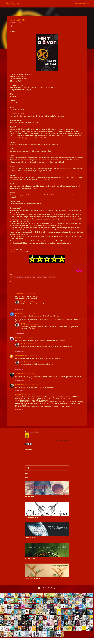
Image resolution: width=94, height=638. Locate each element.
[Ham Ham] (66, 608)
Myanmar (18, 313)
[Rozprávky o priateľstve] (16, 603)
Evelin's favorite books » (62, 440)
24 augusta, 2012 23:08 (32, 343)
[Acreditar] (13, 598)
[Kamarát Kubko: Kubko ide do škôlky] (27, 597)
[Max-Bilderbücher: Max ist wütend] (56, 598)
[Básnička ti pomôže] (38, 602)
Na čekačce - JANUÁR (32, 579)
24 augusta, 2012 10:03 (27, 337)
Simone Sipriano (21, 355)
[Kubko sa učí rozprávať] (41, 614)
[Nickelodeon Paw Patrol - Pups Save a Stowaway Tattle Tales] (6, 601)
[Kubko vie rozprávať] (59, 609)
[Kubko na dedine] (38, 614)
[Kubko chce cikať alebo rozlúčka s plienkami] (34, 613)
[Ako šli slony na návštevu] (27, 607)
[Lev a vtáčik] (23, 603)
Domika (18, 337)
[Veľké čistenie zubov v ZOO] (16, 614)
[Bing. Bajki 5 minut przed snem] (27, 603)
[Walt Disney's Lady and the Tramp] (70, 598)
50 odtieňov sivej (31, 538)
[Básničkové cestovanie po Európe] (88, 608)
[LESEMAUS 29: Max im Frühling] (52, 597)
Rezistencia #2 (30, 558)
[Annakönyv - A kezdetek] (9, 597)
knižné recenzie (41, 277)
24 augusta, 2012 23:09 (32, 301)
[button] (11, 26)
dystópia (28, 277)
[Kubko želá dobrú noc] (31, 613)
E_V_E (23, 301)
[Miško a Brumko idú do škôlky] (49, 603)
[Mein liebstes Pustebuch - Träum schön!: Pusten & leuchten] (70, 608)
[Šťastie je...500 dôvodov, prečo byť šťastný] (84, 629)
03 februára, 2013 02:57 (31, 384)
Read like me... (12, 3)
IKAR (34, 277)
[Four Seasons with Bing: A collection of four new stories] (31, 602)
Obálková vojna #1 (31, 517)
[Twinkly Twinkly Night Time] (16, 608)
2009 (12, 277)
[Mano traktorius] (77, 606)
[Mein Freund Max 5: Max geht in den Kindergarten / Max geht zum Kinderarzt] (45, 597)
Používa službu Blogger (48, 588)
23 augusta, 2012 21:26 (29, 313)
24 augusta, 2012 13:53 (34, 355)
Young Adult (52, 277)
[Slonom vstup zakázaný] (52, 603)
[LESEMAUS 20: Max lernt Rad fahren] (38, 597)
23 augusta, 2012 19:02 (29, 293)
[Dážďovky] (6, 612)
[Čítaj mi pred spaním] (9, 614)
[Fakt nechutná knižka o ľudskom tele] (16, 597)
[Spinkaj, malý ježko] (2, 613)
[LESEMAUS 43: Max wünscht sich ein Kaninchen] (13, 602)
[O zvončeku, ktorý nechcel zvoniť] (74, 603)
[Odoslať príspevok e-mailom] (11, 275)
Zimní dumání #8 (30, 496)
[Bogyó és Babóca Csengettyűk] (31, 608)
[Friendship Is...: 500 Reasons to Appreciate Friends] (13, 629)
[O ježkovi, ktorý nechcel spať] (31, 598)
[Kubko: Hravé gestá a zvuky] (27, 613)
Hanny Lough (19, 384)
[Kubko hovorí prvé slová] (45, 614)
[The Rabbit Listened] (63, 608)
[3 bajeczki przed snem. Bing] (34, 603)
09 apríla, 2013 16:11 (29, 394)
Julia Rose (19, 373)
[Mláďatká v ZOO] (38, 609)
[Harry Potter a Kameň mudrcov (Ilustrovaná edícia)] (16, 630)
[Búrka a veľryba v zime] (20, 596)
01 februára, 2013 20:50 (29, 373)
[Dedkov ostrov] (88, 596)
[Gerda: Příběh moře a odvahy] (20, 614)
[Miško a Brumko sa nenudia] (77, 598)
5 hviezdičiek (19, 277)
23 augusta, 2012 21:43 (32, 324)
